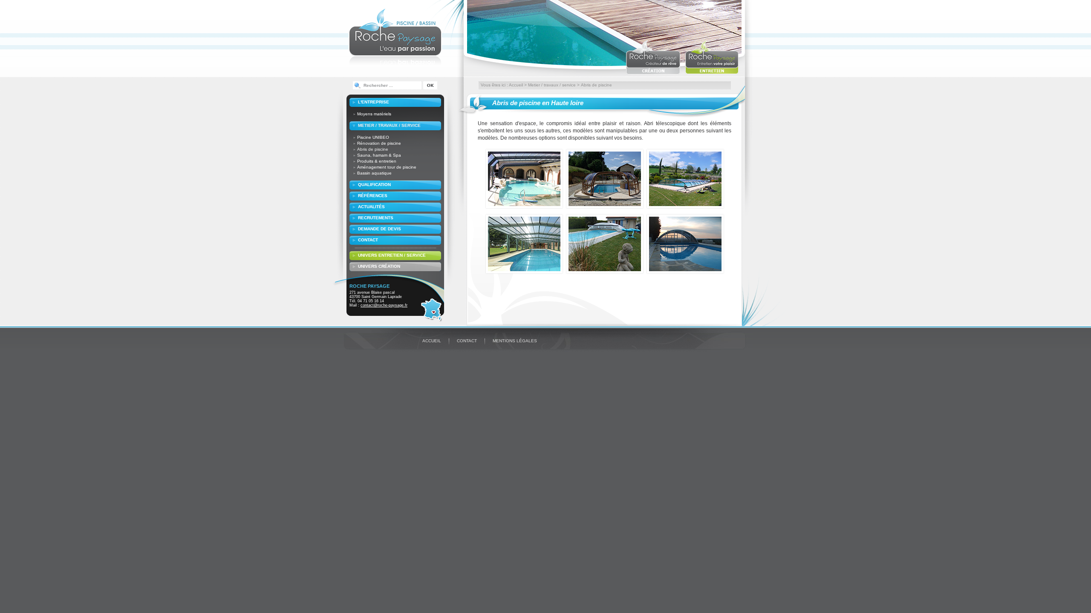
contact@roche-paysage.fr (384, 305)
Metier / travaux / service (389, 125)
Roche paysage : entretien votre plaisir (712, 57)
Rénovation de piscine (379, 143)
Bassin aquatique (374, 173)
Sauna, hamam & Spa (379, 155)
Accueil (516, 85)
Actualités (371, 206)
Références (372, 195)
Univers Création (379, 266)
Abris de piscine (372, 149)
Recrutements (375, 217)
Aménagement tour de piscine (386, 167)
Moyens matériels (374, 114)
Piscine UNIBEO (373, 137)
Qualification (374, 184)
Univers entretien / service (392, 255)
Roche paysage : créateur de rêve (653, 57)
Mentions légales (515, 340)
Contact (368, 240)
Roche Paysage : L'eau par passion (395, 36)
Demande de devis (379, 228)
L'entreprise (373, 102)
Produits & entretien (376, 161)
